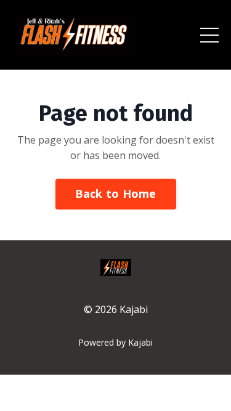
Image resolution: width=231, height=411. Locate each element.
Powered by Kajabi (115, 342)
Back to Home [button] (115, 193)
